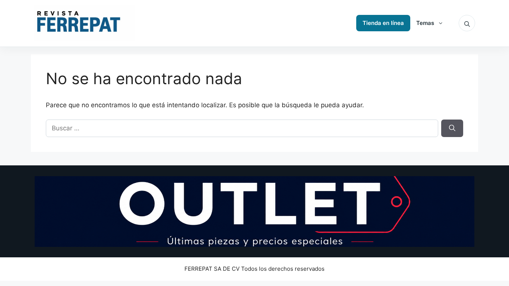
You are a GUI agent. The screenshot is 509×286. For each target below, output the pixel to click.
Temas (425, 22)
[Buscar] (452, 128)
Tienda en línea (383, 22)
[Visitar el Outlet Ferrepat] (254, 211)
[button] (467, 23)
